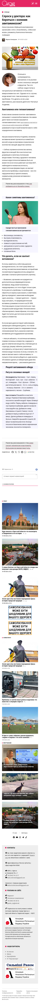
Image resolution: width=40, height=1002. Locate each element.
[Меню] (36, 3)
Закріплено (32, 3)
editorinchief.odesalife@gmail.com (18, 885)
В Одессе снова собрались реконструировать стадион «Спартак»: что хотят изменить (18, 737)
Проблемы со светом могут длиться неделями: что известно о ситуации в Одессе (19, 701)
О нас (15, 833)
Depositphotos (11, 956)
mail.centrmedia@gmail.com (16, 878)
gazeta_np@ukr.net (13, 903)
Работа (9, 954)
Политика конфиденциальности (7, 992)
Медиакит (10, 896)
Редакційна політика (19, 992)
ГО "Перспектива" (12, 959)
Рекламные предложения (15, 898)
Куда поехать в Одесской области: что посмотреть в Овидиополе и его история (19, 532)
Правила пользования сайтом (31, 992)
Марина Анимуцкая (11, 39)
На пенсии (10, 952)
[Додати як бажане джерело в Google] (31, 452)
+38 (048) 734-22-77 (13, 875)
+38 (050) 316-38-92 (13, 901)
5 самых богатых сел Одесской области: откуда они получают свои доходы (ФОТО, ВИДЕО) (20, 568)
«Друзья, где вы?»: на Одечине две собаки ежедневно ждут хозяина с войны (18, 794)
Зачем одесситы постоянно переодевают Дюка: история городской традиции (18, 600)
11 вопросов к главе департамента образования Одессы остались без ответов (19, 766)
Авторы (24, 833)
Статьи (6, 12)
